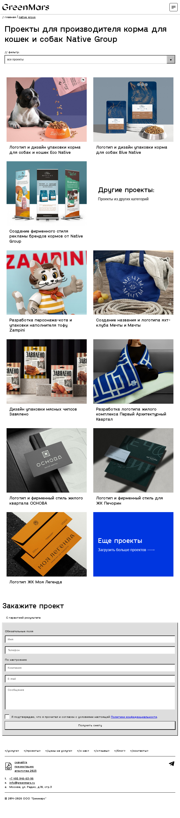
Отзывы (102, 750)
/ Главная (9, 17)
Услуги (12, 750)
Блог (120, 750)
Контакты (140, 750)
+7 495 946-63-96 (21, 778)
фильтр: (13, 52)
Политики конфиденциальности (134, 716)
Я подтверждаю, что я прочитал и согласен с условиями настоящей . (84, 716)
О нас (83, 750)
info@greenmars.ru (22, 782)
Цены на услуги (59, 750)
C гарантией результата (23, 617)
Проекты (33, 750)
